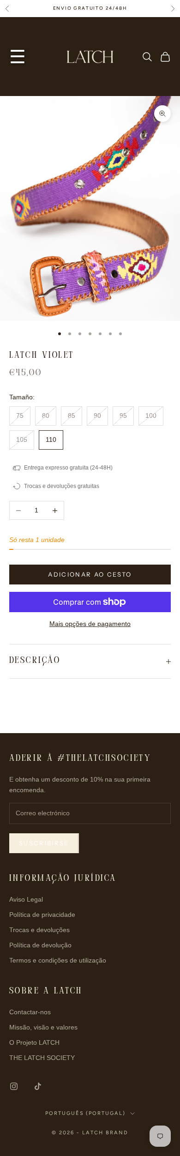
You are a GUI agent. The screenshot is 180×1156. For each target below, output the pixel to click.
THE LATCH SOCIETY (42, 1057)
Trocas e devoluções (39, 929)
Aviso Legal (26, 899)
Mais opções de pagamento (90, 623)
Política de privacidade (42, 914)
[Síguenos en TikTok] (37, 1086)
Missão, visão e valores (43, 1027)
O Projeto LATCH (34, 1042)
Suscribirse (44, 843)
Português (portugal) (85, 1113)
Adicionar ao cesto (90, 574)
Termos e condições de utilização (57, 960)
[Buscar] (147, 56)
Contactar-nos (30, 1012)
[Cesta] (165, 56)
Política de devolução (40, 945)
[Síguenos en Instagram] (13, 1086)
